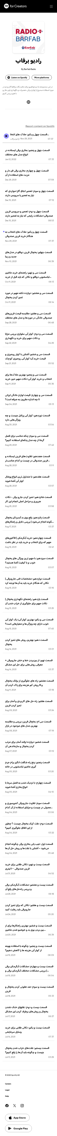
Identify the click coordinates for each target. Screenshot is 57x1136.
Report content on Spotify (39, 126)
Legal (7, 1090)
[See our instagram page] (22, 1106)
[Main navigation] (51, 6)
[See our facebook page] (7, 1106)
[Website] (28, 102)
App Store (19, 1117)
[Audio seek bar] (28, 142)
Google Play (20, 1128)
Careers (8, 1084)
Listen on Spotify (19, 77)
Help (7, 1096)
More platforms (41, 77)
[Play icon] (6, 136)
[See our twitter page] (14, 1106)
